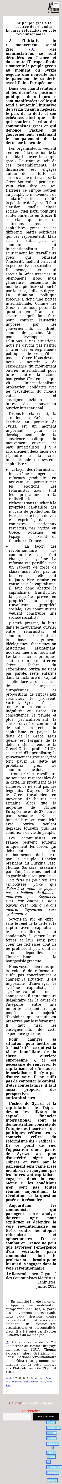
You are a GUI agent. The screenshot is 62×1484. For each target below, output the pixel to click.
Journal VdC (54, 1427)
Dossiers (51, 1438)
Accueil (51, 1422)
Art (48, 1461)
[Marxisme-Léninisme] (53, 11)
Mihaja (9, 1378)
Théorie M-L (53, 1445)
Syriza (42, 1382)
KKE (8, 1382)
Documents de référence (53, 1476)
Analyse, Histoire (51, 1454)
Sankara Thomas (30, 1382)
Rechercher (31, 1411)
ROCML (52, 1432)
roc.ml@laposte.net (38, 1403)
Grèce (48, 1378)
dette (42, 1378)
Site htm (34, 1378)
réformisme (16, 1382)
